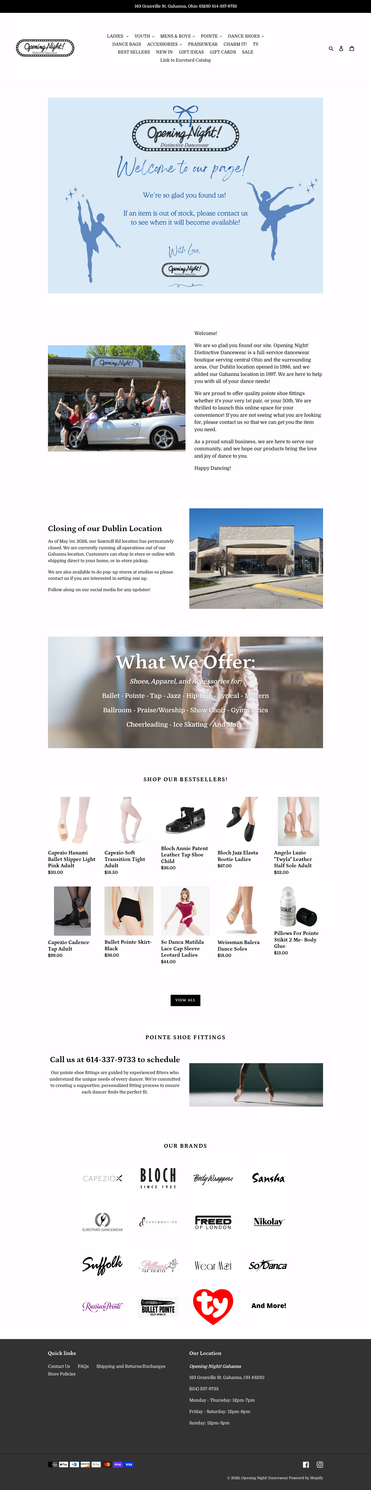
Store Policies (62, 1374)
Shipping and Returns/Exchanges (131, 1366)
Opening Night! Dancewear (264, 1478)
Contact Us (59, 1366)
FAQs (83, 1366)
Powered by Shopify (306, 1478)
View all (185, 1000)
